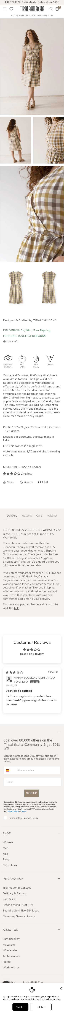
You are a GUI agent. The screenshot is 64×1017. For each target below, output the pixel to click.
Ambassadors (11, 956)
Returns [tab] (27, 516)
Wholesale (10, 950)
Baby (6, 859)
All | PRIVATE (17, 15)
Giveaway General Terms (19, 916)
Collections (10, 865)
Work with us (11, 968)
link (16, 608)
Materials (9, 945)
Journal (7, 962)
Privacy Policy (13, 811)
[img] (14, 672)
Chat (44, 482)
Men (5, 848)
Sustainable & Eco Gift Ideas (21, 911)
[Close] (61, 988)
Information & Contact (17, 888)
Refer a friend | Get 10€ (18, 905)
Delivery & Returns (15, 893)
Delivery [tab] (12, 516)
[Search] (48, 9)
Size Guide (9, 899)
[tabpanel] (32, 569)
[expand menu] (5, 9)
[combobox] (10, 770)
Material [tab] (52, 516)
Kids (5, 854)
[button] (57, 9)
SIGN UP (31, 793)
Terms (23, 811)
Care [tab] (39, 516)
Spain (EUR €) (31, 983)
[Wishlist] (11, 9)
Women (8, 842)
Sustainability (11, 939)
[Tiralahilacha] (32, 9)
